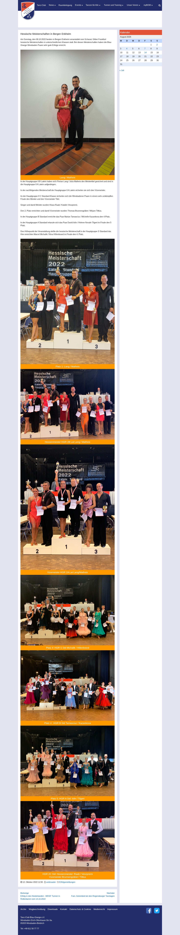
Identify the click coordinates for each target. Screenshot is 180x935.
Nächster (111, 893)
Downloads (53, 909)
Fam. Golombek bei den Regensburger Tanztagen (93, 896)
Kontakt (63, 909)
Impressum (112, 909)
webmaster (51, 882)
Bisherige (24, 893)
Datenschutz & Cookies (80, 909)
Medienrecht (99, 909)
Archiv (23, 909)
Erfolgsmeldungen (67, 882)
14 (145, 52)
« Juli (122, 70)
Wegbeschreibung (37, 909)
